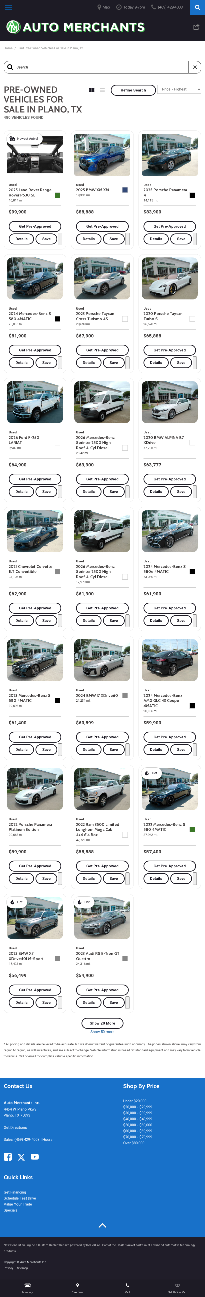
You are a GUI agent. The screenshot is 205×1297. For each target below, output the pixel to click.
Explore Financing (60, 239)
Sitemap (22, 1268)
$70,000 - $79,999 (137, 1137)
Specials (11, 1210)
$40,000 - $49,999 (137, 1119)
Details (22, 239)
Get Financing (15, 1192)
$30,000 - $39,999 (137, 1113)
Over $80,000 (133, 1143)
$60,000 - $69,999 (137, 1131)
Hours (47, 1139)
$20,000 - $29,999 (137, 1107)
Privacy (8, 1268)
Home (8, 48)
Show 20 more (102, 1023)
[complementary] (190, 1282)
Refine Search (133, 90)
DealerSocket (126, 1245)
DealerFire (93, 1245)
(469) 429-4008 (27, 1139)
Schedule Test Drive (20, 1198)
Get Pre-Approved (35, 226)
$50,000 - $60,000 (137, 1125)
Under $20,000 (134, 1101)
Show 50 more (102, 1032)
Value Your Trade (18, 1204)
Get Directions (15, 1127)
